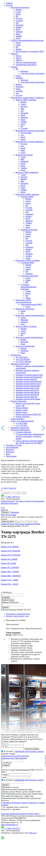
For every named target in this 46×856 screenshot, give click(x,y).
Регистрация (11, 456)
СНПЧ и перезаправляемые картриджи (27, 40)
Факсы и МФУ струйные (26, 326)
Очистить (5, 512)
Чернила (14, 54)
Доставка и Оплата (14, 445)
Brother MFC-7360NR (10, 572)
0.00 (2, 510)
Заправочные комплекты (26, 65)
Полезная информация (20, 430)
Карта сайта (33, 814)
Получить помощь (32, 749)
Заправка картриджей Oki (26, 397)
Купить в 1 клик (8, 600)
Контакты (10, 452)
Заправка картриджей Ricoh (27, 395)
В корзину (5, 597)
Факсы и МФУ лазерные (26, 100)
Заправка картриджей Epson (27, 392)
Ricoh (18, 29)
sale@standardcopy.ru (9, 825)
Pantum (19, 27)
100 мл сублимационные (26, 62)
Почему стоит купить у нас (17, 616)
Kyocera (19, 18)
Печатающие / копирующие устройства (27, 98)
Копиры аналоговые (24, 155)
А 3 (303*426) (21, 423)
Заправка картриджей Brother (28, 386)
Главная (9, 3)
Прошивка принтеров (20, 428)
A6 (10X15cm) (22, 357)
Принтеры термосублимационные (30, 315)
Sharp (18, 34)
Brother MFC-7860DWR (11, 576)
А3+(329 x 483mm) (23, 362)
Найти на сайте (7, 521)
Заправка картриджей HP (26, 379)
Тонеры (14, 67)
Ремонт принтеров (18, 401)
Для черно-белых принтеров (32, 73)
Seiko (23, 150)
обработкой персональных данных (29, 751)
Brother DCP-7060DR (10, 547)
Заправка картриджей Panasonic (29, 377)
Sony (23, 324)
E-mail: (4, 777)
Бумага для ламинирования (22, 421)
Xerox (18, 38)
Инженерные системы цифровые (29, 142)
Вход (8, 454)
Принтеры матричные (25, 309)
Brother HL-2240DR (9, 559)
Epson (18, 14)
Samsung (19, 32)
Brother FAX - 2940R (9, 580)
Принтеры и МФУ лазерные (27, 194)
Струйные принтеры (29, 276)
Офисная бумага (17, 419)
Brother (19, 10)
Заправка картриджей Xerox (27, 390)
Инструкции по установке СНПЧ (30, 51)
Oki (17, 23)
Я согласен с (24, 751)
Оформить (14, 512)
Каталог (9, 5)
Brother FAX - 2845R (9, 584)
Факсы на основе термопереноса (29, 337)
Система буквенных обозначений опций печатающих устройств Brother (30, 436)
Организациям (12, 447)
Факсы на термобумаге (25, 346)
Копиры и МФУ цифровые (27, 172)
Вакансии (10, 450)
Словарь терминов (23, 432)
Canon (18, 12)
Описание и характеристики (18, 614)
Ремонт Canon (21, 410)
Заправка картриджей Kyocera (28, 384)
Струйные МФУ (27, 263)
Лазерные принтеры (29, 230)
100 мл (18, 56)
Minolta (24, 179)
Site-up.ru (33, 833)
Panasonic (20, 25)
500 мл (18, 58)
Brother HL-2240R (8, 563)
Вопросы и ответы (19, 803)
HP (17, 16)
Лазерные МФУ (27, 197)
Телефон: (5, 775)
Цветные (24, 71)
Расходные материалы (20, 7)
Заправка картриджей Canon (27, 388)
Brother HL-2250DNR (10, 567)
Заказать (5, 607)
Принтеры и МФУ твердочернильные (24, 301)
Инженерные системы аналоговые (30, 131)
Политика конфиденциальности (14, 814)
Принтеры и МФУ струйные (28, 260)
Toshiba (19, 36)
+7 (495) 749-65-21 (8, 488)
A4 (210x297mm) (23, 359)
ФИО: (3, 772)
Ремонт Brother (22, 408)
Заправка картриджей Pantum (28, 399)
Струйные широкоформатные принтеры (28, 287)
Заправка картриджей (20, 364)
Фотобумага (16, 355)
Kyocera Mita (26, 133)
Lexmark (19, 21)
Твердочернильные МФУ (31, 304)
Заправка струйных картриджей (29, 375)
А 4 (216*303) (21, 425)
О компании (6, 803)
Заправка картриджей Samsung (28, 381)
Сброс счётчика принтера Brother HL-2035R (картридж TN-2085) (30, 442)
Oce (22, 135)
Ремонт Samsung (22, 417)
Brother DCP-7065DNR (10, 551)
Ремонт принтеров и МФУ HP (28, 414)
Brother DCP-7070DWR (10, 555)
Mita (22, 109)
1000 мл (19, 60)
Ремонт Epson (21, 412)
